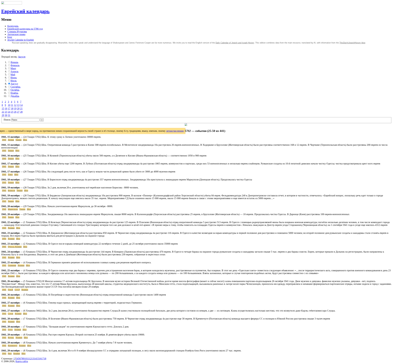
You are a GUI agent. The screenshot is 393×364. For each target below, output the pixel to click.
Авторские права (16, 34)
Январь (14, 62)
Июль (14, 80)
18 (12, 108)
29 (3, 115)
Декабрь (15, 96)
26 (15, 112)
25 (12, 112)
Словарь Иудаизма (17, 31)
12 (15, 105)
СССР (17, 290)
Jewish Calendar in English (20, 40)
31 (9, 115)
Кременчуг (12, 346)
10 (9, 105)
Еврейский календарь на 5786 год (25, 28)
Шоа (25, 140)
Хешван (11, 228)
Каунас (11, 338)
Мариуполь (13, 209)
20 (18, 108)
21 (21, 108)
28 (21, 112)
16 (6, 108)
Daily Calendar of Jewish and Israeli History (235, 43)
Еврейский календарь (25, 11)
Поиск (7, 119)
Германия (12, 265)
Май (13, 74)
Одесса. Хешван (15, 247)
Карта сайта (22, 361)
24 (9, 112)
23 (6, 112)
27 (18, 112)
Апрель (14, 71)
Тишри (18, 140)
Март (13, 68)
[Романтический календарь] (186, 125)
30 (6, 115)
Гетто (10, 330)
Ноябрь (14, 93)
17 (9, 108)
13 (18, 105)
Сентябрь (15, 87)
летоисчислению (175, 131)
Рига (10, 353)
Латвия (11, 140)
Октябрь (15, 90)
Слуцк (10, 314)
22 (3, 112)
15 (3, 108)
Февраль (15, 65)
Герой (10, 290)
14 (21, 105)
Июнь (14, 77)
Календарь (12, 26)
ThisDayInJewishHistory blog (352, 43)
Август (21, 56)
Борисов (11, 190)
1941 (4, 140)
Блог (9, 37)
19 (15, 108)
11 (12, 105)
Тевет (10, 174)
